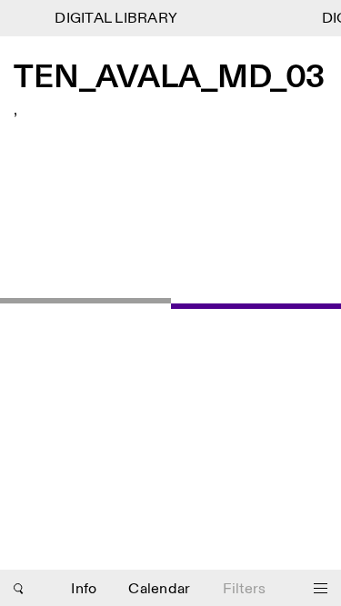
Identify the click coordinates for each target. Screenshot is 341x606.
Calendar (159, 589)
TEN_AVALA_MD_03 (169, 78)
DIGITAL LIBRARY (115, 18)
